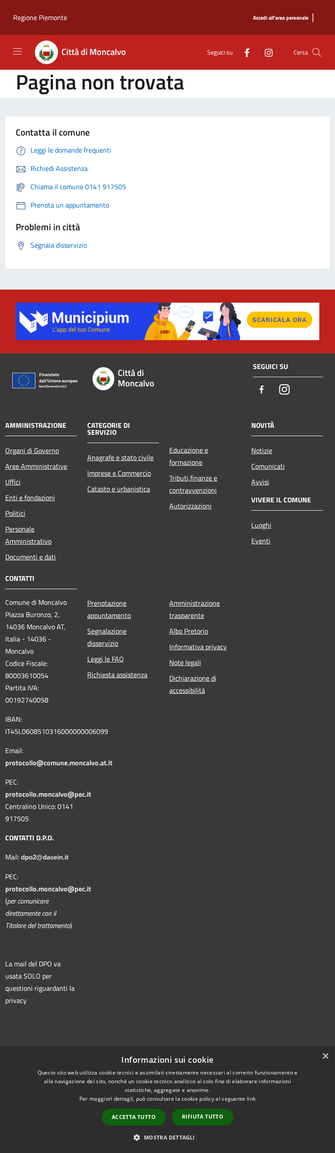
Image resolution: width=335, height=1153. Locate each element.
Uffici (13, 482)
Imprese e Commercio (119, 473)
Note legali (185, 662)
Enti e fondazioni (30, 497)
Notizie (261, 450)
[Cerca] (316, 52)
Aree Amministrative (36, 466)
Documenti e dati (30, 557)
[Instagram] (265, 52)
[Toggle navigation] (17, 51)
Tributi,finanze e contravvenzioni (193, 484)
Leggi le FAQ (105, 659)
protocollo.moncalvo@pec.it (48, 794)
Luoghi (261, 525)
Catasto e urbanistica (118, 489)
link (251, 1098)
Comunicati (268, 466)
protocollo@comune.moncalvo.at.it (59, 762)
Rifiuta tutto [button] (202, 1116)
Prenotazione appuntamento (109, 609)
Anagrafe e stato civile (120, 457)
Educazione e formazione (188, 456)
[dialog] (167, 1100)
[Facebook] (243, 52)
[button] (167, 1137)
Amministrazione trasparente (194, 609)
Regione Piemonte (40, 17)
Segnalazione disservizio (106, 637)
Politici (15, 513)
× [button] (325, 1056)
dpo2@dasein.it (44, 857)
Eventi (260, 541)
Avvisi (260, 482)
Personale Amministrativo (28, 535)
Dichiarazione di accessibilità (192, 684)
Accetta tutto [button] (134, 1117)
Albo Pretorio (188, 631)
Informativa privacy (198, 646)
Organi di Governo (32, 450)
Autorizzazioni (190, 506)
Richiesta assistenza (117, 674)
